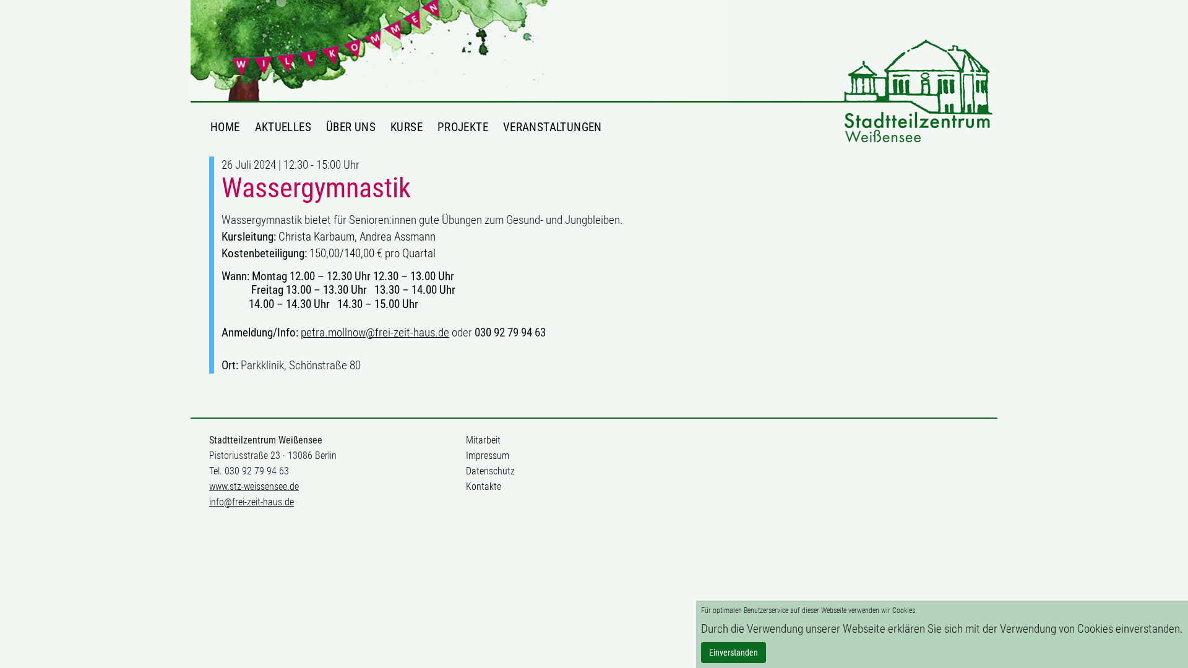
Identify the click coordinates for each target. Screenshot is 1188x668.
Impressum (487, 455)
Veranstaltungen (552, 127)
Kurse (406, 127)
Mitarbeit (483, 440)
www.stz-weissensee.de (254, 486)
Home (225, 127)
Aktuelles (283, 127)
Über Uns (351, 127)
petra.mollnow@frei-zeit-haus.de (375, 332)
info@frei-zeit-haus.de (251, 502)
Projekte (462, 127)
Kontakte (483, 486)
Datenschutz (490, 471)
